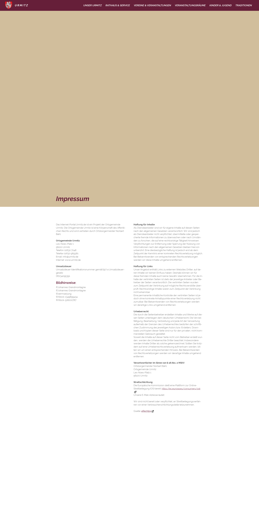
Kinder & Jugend (220, 5)
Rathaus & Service (117, 5)
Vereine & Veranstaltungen (152, 5)
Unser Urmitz (92, 5)
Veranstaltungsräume (190, 5)
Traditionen (243, 5)
